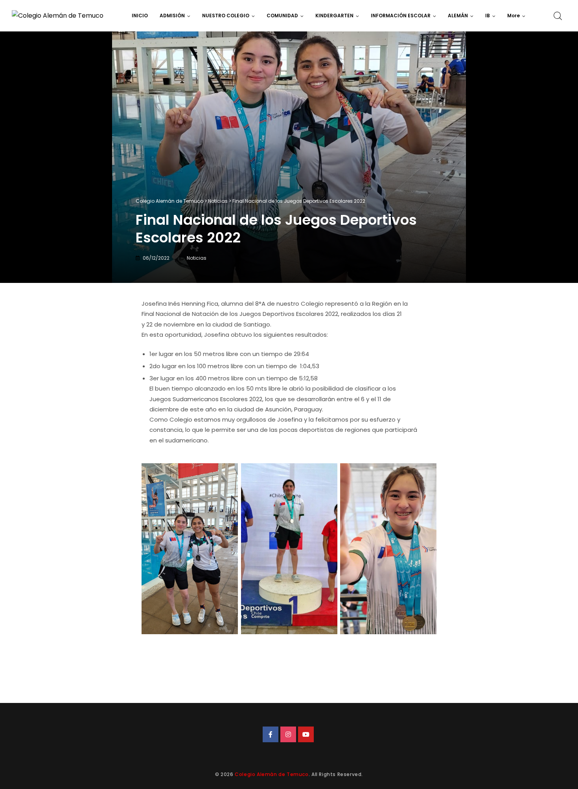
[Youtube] (306, 734)
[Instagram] (288, 734)
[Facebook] (270, 734)
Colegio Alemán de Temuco (271, 774)
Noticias (196, 258)
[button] (516, 15)
